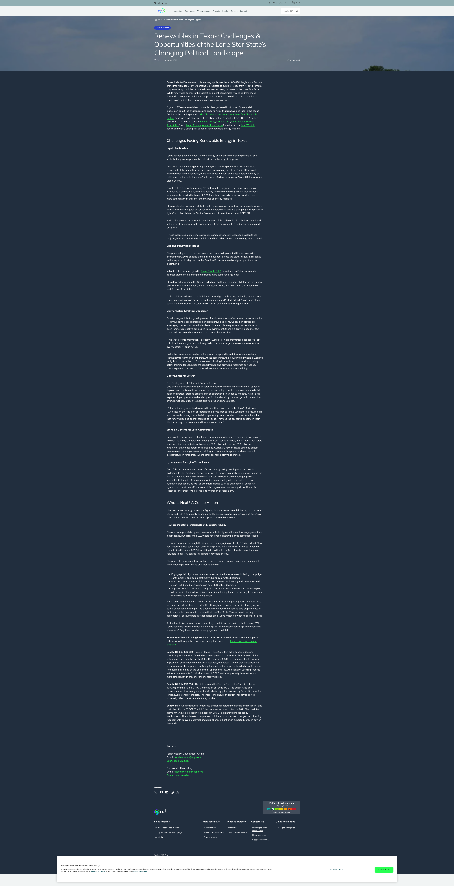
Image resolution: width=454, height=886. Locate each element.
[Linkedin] (166, 792)
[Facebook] (161, 792)
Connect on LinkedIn (178, 760)
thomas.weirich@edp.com (189, 771)
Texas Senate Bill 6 (211, 271)
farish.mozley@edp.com (188, 757)
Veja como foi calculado (281, 812)
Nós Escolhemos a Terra (168, 827)
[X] (177, 792)
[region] (227, 869)
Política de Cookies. (140, 871)
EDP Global (162, 3)
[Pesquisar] (297, 11)
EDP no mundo (277, 3)
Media (161, 837)
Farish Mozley (207, 121)
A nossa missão (211, 827)
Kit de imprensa (259, 835)
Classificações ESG (260, 840)
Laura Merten (193, 125)
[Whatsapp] (172, 792)
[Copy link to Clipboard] (156, 792)
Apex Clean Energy (212, 125)
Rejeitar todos (336, 869)
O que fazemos (210, 837)
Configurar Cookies (98, 871)
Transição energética (286, 827)
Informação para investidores (259, 828)
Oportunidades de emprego (170, 832)
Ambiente (232, 827)
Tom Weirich (248, 125)
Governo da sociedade (214, 832)
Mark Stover (222, 121)
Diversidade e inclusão (238, 832)
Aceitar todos (384, 869)
